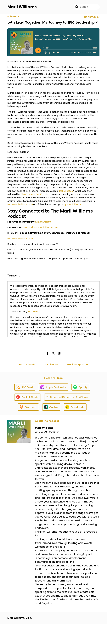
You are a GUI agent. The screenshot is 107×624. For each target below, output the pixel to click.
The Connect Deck (30, 194)
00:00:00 (33, 311)
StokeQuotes (66, 191)
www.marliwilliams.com (20, 204)
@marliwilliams (73, 204)
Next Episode (27, 364)
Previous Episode (77, 364)
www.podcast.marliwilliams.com (40, 227)
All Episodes (51, 364)
